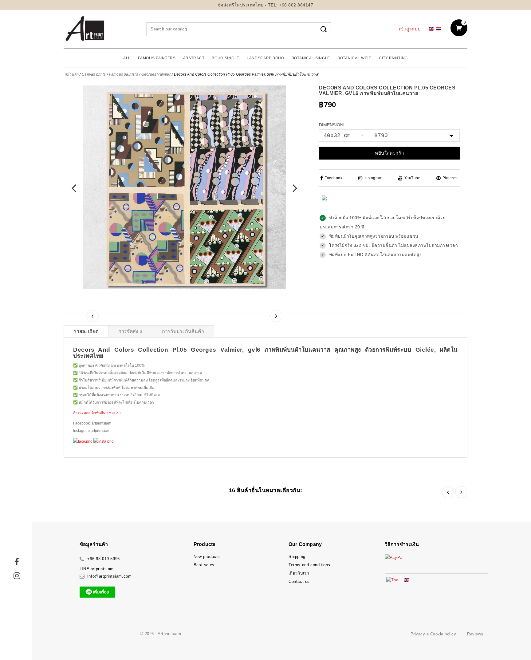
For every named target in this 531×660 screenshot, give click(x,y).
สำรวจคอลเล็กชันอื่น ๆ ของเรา (97, 413)
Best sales (204, 565)
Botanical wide (354, 58)
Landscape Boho (265, 58)
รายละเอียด (86, 331)
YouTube (412, 178)
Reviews (475, 634)
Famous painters (157, 58)
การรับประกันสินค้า (183, 331)
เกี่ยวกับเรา (299, 573)
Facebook (333, 178)
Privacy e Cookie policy (433, 634)
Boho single (225, 58)
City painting (393, 58)
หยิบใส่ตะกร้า (389, 153)
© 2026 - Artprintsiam (160, 633)
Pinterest (450, 178)
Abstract (194, 58)
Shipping (297, 556)
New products (207, 556)
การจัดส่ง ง (130, 331)
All (127, 58)
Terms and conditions (309, 565)
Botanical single (311, 58)
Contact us (299, 581)
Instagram (373, 178)
